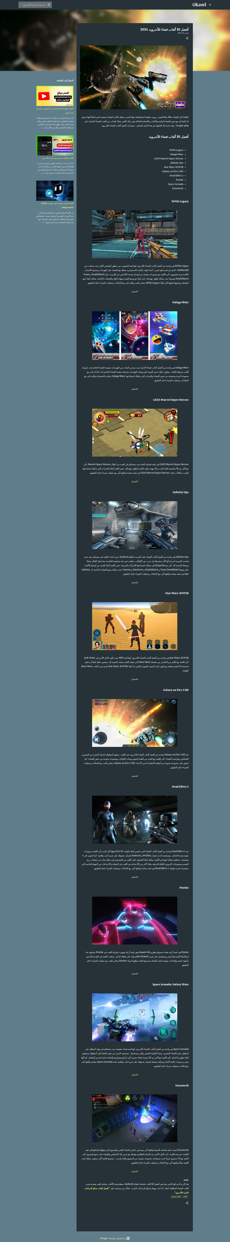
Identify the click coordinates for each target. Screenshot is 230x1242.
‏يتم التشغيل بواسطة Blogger (113, 1238)
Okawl (199, 4)
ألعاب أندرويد (176, 1196)
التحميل (134, 291)
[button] (187, 38)
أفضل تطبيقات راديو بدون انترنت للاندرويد (57, 158)
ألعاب (185, 1196)
